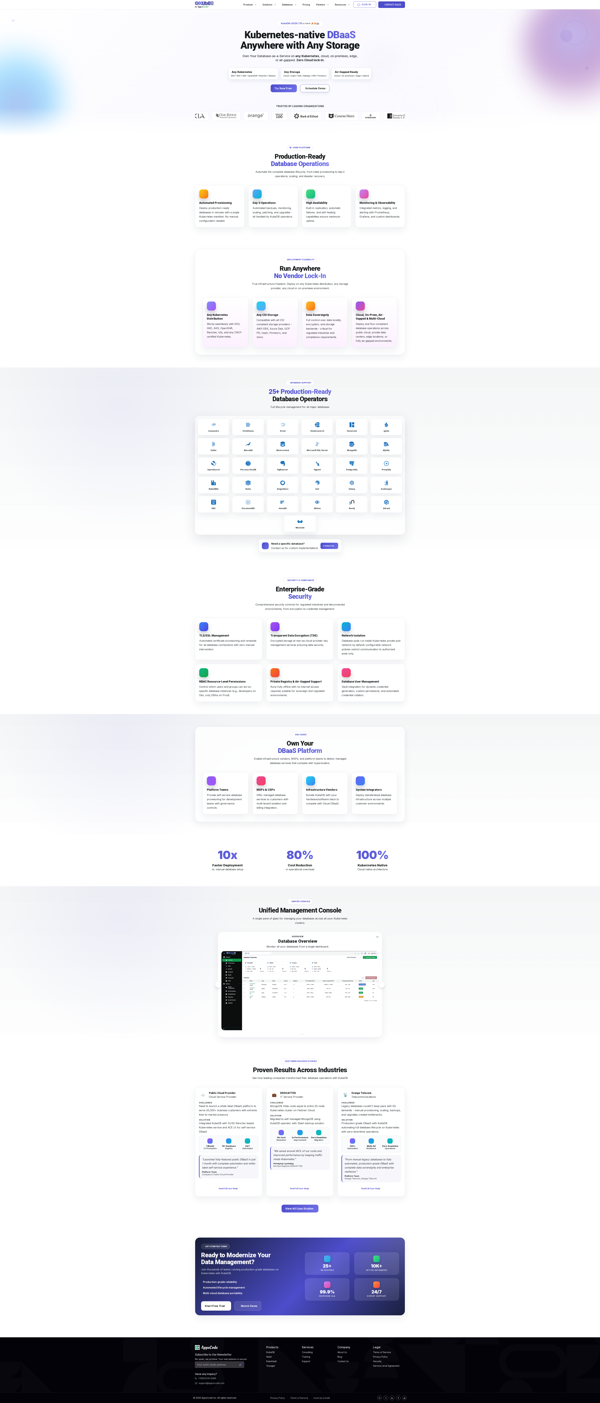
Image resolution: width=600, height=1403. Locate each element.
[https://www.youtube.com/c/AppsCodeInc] (404, 1398)
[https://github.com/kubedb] (379, 1398)
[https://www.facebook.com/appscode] (398, 1398)
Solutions (267, 4)
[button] (296, 1034)
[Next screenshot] (382, 984)
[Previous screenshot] (218, 984)
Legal (376, 1347)
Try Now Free (283, 88)
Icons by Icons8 (322, 1398)
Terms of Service (299, 1398)
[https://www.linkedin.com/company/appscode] (392, 1398)
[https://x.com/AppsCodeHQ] (385, 1398)
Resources (341, 4)
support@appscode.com (211, 1383)
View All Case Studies (299, 1208)
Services (308, 1347)
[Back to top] (593, 1393)
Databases (287, 4)
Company (344, 1347)
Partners (321, 4)
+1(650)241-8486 (207, 1378)
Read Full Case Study (228, 1189)
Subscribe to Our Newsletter (213, 1354)
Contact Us (328, 546)
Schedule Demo (315, 88)
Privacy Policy (277, 1398)
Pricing (306, 4)
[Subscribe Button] (240, 1364)
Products (248, 4)
